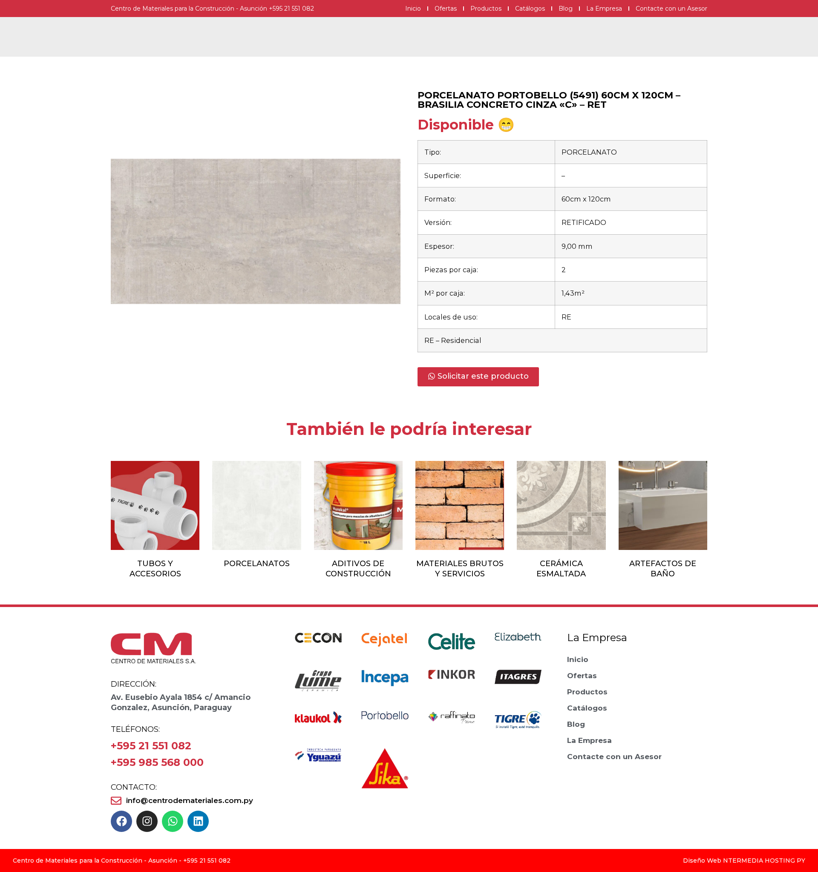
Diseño (694, 860)
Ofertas (446, 8)
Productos (485, 8)
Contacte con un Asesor (671, 8)
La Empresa (604, 8)
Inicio (413, 8)
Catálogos (530, 8)
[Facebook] (121, 821)
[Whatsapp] (172, 821)
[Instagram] (147, 821)
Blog (566, 8)
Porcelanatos (257, 563)
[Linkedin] (198, 821)
